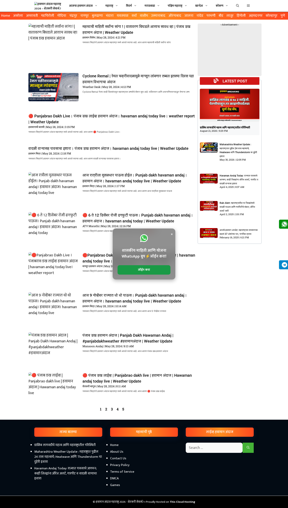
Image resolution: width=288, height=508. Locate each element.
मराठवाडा (150, 5)
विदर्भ (129, 5)
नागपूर (84, 16)
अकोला (18, 16)
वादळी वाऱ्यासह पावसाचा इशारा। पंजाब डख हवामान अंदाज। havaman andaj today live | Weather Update (108, 148)
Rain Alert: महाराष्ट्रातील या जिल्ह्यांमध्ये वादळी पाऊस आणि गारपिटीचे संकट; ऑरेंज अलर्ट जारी (237, 207)
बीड (221, 16)
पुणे (283, 16)
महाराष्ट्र (109, 5)
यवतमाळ (123, 16)
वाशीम (144, 16)
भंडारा (110, 16)
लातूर (230, 16)
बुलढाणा (97, 16)
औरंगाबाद (174, 16)
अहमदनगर (256, 16)
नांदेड (200, 16)
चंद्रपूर (73, 16)
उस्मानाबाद (158, 16)
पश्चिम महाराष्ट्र (175, 5)
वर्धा (134, 16)
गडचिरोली (47, 16)
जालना (188, 16)
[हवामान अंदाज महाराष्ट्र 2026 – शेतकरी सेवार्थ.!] (49, 6)
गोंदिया (61, 16)
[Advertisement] (144, 474)
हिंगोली (241, 16)
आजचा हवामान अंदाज (81, 5)
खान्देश (199, 5)
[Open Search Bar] (237, 6)
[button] (248, 6)
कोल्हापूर (271, 16)
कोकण (219, 5)
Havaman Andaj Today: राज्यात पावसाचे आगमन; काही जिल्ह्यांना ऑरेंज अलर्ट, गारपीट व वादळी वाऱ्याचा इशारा (239, 179)
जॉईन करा (144, 269)
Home (5, 16)
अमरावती (32, 16)
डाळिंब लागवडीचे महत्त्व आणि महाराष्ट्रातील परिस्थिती (225, 127)
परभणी (211, 16)
